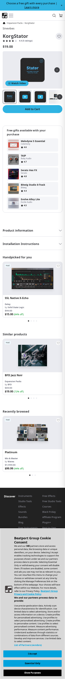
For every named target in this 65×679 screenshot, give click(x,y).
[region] (32, 603)
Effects (22, 506)
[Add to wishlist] (59, 36)
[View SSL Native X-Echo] (32, 278)
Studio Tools (25, 501)
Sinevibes (8, 28)
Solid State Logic (16, 307)
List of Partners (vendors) (28, 645)
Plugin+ (46, 522)
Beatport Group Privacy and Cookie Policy (36, 593)
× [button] (61, 5)
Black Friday (49, 511)
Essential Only (32, 663)
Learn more (31, 7)
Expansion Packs (15, 23)
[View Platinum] (32, 432)
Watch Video (18, 83)
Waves (11, 461)
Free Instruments (28, 527)
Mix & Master (11, 458)
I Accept (32, 653)
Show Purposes (32, 672)
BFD (10, 384)
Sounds (22, 511)
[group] (32, 290)
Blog (20, 522)
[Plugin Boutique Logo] (4, 15)
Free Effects (48, 496)
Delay (7, 304)
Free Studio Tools (51, 501)
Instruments (25, 496)
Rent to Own (49, 527)
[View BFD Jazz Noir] (32, 355)
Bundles (23, 517)
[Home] (4, 23)
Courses (46, 506)
